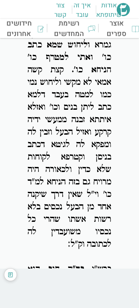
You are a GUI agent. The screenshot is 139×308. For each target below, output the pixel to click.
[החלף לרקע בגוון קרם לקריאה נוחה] (10, 274)
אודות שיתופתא (108, 10)
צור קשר (60, 10)
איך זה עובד (82, 10)
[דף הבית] (123, 14)
